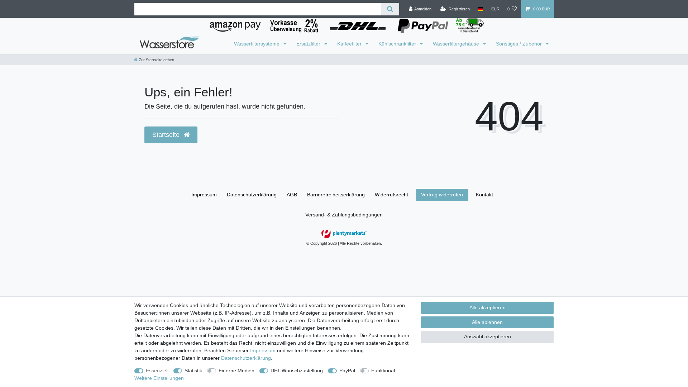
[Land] (480, 9)
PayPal (347, 370)
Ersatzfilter (309, 44)
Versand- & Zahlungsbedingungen (344, 215)
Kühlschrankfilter (397, 44)
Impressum (204, 194)
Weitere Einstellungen (159, 378)
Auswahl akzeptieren (487, 336)
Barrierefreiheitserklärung (336, 194)
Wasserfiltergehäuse (457, 44)
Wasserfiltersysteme (257, 44)
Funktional (383, 370)
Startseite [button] (166, 134)
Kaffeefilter (350, 44)
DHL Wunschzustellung (297, 370)
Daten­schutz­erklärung (252, 194)
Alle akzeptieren (487, 307)
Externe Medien (236, 370)
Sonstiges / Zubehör (519, 44)
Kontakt (484, 194)
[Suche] (390, 9)
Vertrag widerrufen (442, 194)
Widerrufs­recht (391, 194)
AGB (292, 194)
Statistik (193, 370)
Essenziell (157, 370)
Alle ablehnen (487, 322)
